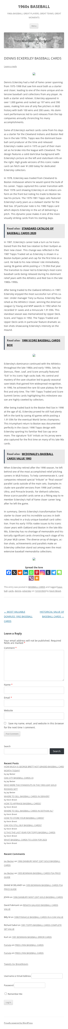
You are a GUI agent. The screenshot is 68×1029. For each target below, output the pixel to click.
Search (7, 746)
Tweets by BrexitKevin (16, 964)
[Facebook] (8, 572)
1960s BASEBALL (34, 6)
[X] (14, 572)
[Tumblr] (48, 572)
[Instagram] (42, 572)
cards (11, 590)
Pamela (7, 945)
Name (8, 684)
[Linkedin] (25, 572)
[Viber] (31, 578)
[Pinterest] (36, 572)
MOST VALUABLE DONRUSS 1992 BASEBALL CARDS (18, 616)
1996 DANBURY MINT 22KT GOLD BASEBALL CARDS (38, 897)
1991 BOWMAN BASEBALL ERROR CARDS (32, 937)
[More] (36, 578)
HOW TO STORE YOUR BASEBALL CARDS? (24, 817)
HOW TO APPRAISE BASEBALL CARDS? (22, 803)
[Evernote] (59, 572)
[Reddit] (19, 572)
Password (9, 985)
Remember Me (14, 993)
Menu (34, 26)
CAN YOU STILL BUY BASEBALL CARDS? (23, 825)
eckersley (26, 590)
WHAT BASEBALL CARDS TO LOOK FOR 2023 (25, 839)
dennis (18, 590)
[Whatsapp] (31, 572)
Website (8, 710)
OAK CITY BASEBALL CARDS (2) (19, 777)
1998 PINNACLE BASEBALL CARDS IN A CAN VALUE (38, 917)
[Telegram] (53, 572)
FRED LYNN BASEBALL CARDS (29, 945)
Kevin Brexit (55, 590)
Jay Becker (9, 861)
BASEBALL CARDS (36, 586)
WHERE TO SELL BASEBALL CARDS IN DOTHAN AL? (28, 810)
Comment (10, 647)
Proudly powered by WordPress (18, 1023)
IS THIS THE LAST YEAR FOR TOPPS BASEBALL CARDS (29, 832)
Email (8, 697)
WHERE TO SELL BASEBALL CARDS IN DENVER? (27, 796)
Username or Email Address (17, 975)
